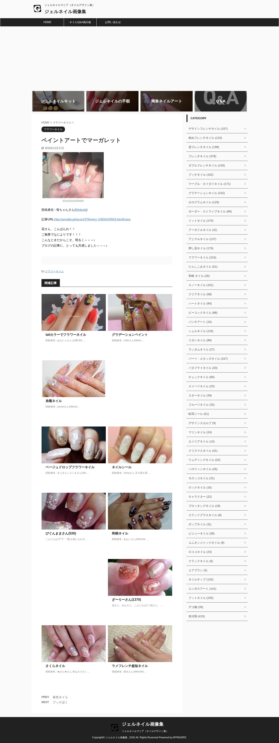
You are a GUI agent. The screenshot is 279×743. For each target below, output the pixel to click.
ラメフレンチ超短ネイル (130, 666)
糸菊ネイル (54, 401)
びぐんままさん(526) (61, 533)
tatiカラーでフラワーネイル (66, 334)
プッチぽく (60, 702)
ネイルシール (122, 467)
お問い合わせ (113, 22)
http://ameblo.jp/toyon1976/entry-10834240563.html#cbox (93, 219)
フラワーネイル (54, 271)
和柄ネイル (120, 533)
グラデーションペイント (130, 334)
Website (81, 209)
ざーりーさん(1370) (126, 599)
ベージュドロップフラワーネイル (70, 467)
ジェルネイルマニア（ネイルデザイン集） (145, 731)
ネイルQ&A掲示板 (80, 22)
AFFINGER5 (179, 737)
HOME (47, 22)
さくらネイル (55, 666)
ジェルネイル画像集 (65, 11)
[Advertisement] (139, 57)
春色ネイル (60, 697)
